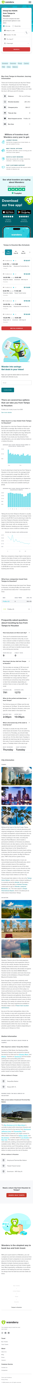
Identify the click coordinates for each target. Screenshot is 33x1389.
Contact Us (4, 1367)
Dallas (21, 1135)
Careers (3, 1360)
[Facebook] (5, 1333)
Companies (4, 1370)
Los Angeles (25, 1137)
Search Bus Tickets (16, 1195)
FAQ (3, 67)
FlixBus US (6, 601)
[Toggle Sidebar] (30, 2)
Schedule (5, 63)
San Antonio (5, 1137)
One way (7, 26)
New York (4, 1139)
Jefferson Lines (6, 1131)
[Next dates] (30, 252)
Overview (13, 63)
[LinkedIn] (9, 1333)
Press (2, 1357)
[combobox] (16, 30)
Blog (2, 1354)
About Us (4, 1351)
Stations (15, 67)
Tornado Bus (18, 1131)
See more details (6, 412)
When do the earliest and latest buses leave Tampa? (15, 699)
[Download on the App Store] (8, 212)
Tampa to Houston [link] (16, 1307)
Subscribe (8, 390)
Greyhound (18, 1056)
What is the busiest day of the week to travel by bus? (15, 724)
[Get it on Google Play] (24, 212)
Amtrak (17, 882)
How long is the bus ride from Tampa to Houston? (14, 662)
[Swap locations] (26, 33)
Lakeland (23, 886)
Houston (16, 1302)
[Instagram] (2, 1333)
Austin (25, 1135)
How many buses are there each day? (15, 632)
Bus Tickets (16, 1285)
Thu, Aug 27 (10, 39)
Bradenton (4, 888)
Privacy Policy (4, 1379)
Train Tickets (4, 1344)
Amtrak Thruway (22, 884)
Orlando (17, 886)
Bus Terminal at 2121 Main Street (14, 1125)
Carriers (26, 63)
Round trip (18, 26)
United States (16, 1291)
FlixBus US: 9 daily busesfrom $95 (12, 409)
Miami (26, 1054)
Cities (8, 67)
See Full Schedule (16, 328)
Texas (16, 1296)
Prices (20, 63)
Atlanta (3, 1056)
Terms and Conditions (6, 1377)
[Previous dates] (3, 252)
